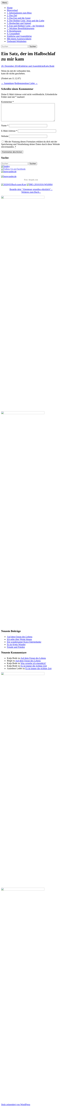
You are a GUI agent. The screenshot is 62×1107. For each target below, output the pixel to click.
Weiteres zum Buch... (31, 192)
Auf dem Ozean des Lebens (19, 636)
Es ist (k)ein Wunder (16, 644)
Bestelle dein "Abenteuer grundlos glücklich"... (31, 189)
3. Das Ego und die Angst (18, 18)
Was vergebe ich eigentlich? (33, 663)
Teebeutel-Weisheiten (16, 41)
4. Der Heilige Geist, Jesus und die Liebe (25, 20)
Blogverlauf (12, 10)
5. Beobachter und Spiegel (19, 23)
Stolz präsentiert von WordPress (15, 1104)
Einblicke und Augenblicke (19, 36)
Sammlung (7, 83)
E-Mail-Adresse (9, 131)
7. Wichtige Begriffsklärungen (20, 28)
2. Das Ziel (12, 15)
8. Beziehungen (14, 31)
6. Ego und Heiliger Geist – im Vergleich (25, 26)
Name (4, 125)
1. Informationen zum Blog (19, 13)
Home (10, 7)
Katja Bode (49, 66)
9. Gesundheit (13, 33)
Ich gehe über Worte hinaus (19, 639)
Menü (4, 3)
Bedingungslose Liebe (26, 83)
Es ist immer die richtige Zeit (34, 666)
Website (4, 136)
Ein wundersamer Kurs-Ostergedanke (24, 642)
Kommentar (7, 102)
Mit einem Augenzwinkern (19, 39)
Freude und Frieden (16, 647)
